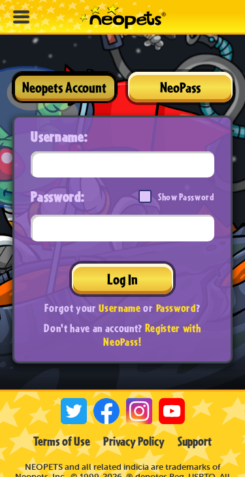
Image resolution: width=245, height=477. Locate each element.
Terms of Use (61, 441)
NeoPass (180, 87)
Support (195, 441)
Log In (122, 279)
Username (119, 308)
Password (176, 308)
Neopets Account (64, 87)
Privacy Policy (134, 441)
